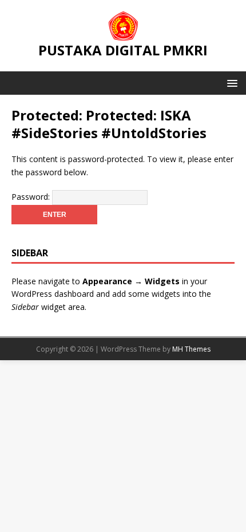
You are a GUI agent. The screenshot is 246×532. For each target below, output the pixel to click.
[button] (230, 82)
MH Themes (191, 349)
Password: (31, 196)
